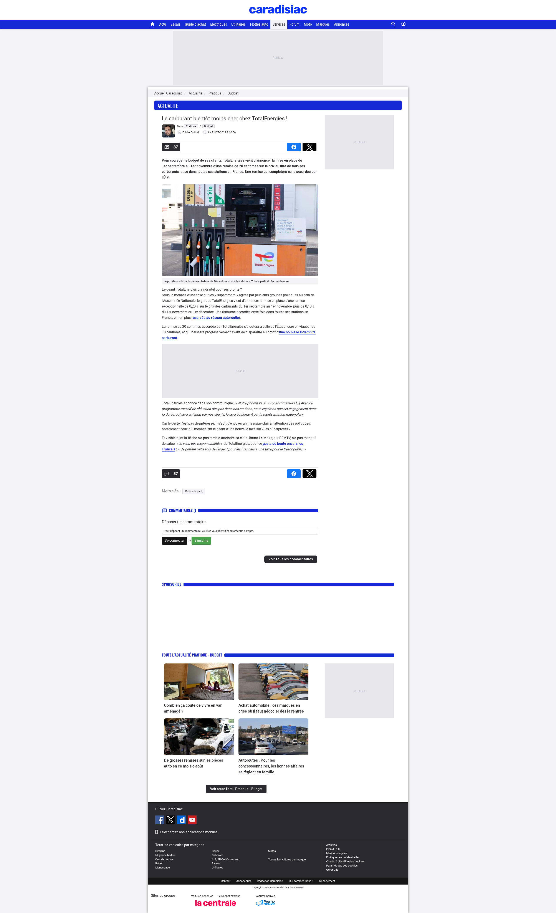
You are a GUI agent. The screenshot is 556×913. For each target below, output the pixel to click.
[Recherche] (394, 24)
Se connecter (174, 540)
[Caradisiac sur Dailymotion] (182, 820)
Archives (331, 845)
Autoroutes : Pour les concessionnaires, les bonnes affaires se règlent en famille (271, 766)
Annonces (341, 24)
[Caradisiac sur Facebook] (160, 820)
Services (279, 24)
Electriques (218, 24)
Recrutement (327, 881)
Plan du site (333, 849)
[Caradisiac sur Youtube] (192, 820)
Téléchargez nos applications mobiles (188, 832)
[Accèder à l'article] (199, 681)
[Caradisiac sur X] (171, 820)
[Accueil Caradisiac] (152, 24)
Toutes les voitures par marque (287, 859)
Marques (323, 24)
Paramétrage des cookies (342, 865)
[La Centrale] (215, 907)
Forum (295, 24)
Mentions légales (336, 853)
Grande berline (164, 859)
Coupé (216, 851)
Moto (308, 24)
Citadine (160, 851)
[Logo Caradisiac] (278, 17)
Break (158, 863)
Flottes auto (259, 24)
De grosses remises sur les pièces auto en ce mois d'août (193, 763)
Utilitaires (238, 24)
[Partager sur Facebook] (295, 145)
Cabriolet (217, 855)
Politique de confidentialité (342, 857)
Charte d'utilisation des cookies (345, 861)
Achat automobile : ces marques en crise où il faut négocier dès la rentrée (271, 708)
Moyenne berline (165, 855)
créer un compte (243, 531)
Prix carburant (193, 491)
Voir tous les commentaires (290, 559)
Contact (225, 881)
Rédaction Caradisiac (270, 881)
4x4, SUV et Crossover (225, 859)
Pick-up (216, 863)
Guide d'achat (195, 24)
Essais (175, 24)
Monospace (162, 867)
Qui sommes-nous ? (301, 881)
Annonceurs (243, 881)
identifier (223, 531)
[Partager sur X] (310, 145)
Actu (162, 24)
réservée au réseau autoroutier (216, 318)
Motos (272, 851)
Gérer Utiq (332, 869)
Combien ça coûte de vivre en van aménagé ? (193, 708)
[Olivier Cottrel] (168, 136)
